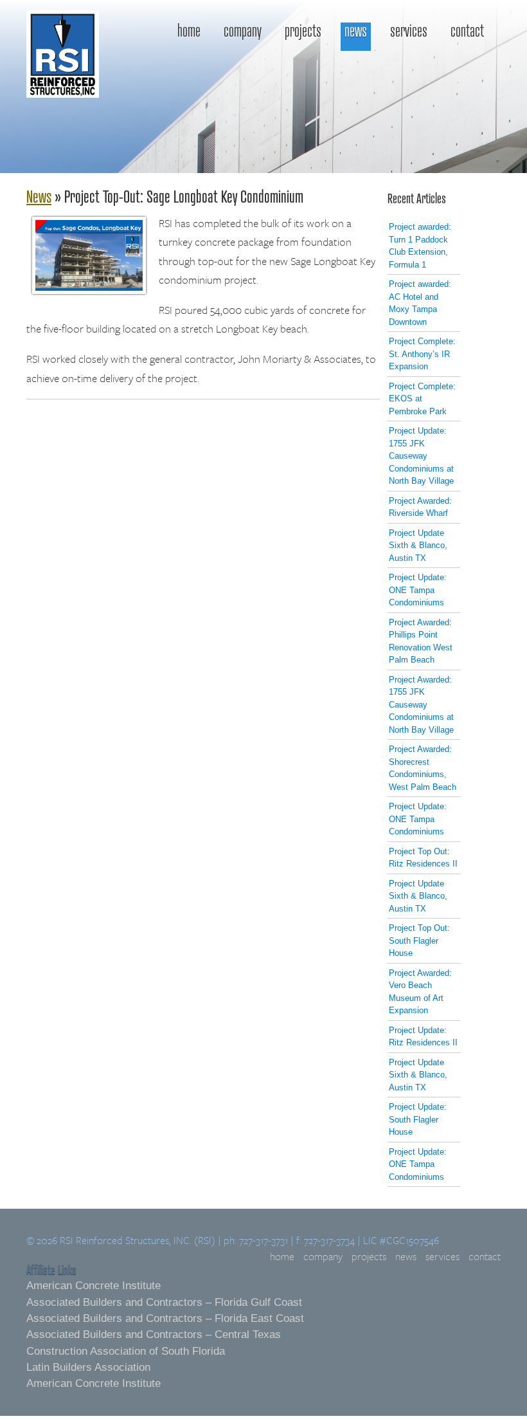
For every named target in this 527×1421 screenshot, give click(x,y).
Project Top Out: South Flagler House (419, 940)
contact (467, 32)
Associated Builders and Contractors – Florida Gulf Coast (164, 1302)
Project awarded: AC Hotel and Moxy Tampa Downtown (420, 303)
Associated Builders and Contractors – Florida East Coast (165, 1318)
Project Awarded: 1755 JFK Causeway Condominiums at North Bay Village (421, 705)
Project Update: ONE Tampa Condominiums (418, 590)
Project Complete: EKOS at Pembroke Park (422, 398)
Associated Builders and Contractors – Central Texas (153, 1334)
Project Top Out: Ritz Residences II (423, 858)
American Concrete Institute (93, 1285)
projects (303, 32)
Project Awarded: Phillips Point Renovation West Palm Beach (420, 641)
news (355, 32)
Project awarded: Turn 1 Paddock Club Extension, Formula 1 (420, 246)
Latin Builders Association (88, 1367)
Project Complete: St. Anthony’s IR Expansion (422, 353)
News (38, 195)
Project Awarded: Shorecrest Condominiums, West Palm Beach (422, 768)
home (189, 32)
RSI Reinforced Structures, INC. (62, 84)
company (243, 32)
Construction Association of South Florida (125, 1351)
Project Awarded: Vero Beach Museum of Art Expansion (420, 992)
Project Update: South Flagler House (418, 1119)
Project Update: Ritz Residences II (423, 1036)
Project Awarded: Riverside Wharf (420, 507)
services (408, 32)
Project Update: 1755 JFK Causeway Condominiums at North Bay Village (421, 456)
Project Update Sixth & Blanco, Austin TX (418, 545)
